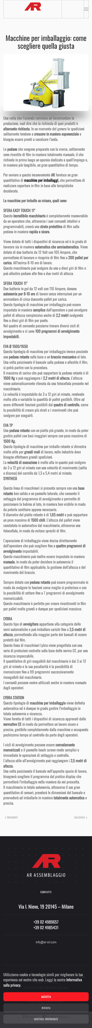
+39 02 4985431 (46, 927)
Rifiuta (46, 1008)
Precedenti (12, 817)
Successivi (79, 817)
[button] (86, 9)
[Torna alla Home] (33, 9)
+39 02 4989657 (46, 922)
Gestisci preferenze (46, 1019)
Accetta (46, 996)
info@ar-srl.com (46, 942)
